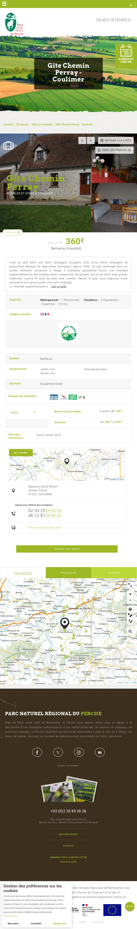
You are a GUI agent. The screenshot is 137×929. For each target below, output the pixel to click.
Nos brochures (68, 834)
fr (131, 6)
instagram (79, 752)
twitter (58, 752)
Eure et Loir (72, 910)
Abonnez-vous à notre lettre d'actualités (68, 859)
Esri (127, 682)
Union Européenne (112, 910)
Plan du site (97, 922)
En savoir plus (10, 916)
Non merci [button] (13, 923)
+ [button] (130, 594)
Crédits (82, 922)
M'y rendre (21, 452)
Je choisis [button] (36, 923)
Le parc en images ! (68, 765)
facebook (37, 752)
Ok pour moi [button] (59, 923)
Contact (68, 846)
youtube (100, 752)
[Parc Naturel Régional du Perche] (14, 23)
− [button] (130, 600)
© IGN (121, 479)
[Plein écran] (130, 585)
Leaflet (113, 479)
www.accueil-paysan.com (45, 527)
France (91, 910)
